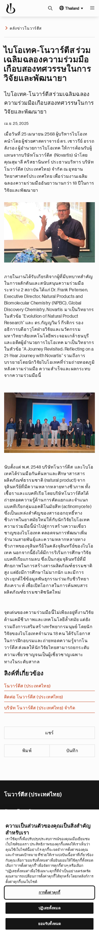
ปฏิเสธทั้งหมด (49, 908)
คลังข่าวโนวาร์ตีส (26, 28)
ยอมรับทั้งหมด (49, 923)
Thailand (72, 8)
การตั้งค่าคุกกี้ (49, 892)
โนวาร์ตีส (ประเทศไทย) (27, 686)
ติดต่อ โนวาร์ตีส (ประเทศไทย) (33, 697)
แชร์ (49, 733)
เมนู (92, 8)
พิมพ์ (27, 751)
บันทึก (72, 751)
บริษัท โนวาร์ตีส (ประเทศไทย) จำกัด (39, 708)
